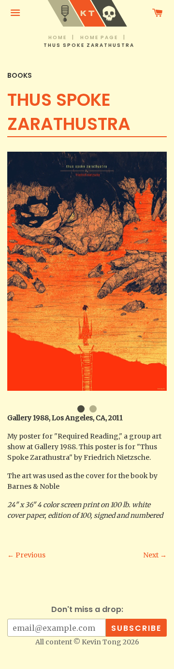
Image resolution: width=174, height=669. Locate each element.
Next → (155, 555)
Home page (99, 37)
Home (57, 37)
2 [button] (93, 409)
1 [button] (81, 409)
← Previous (26, 555)
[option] (87, 271)
